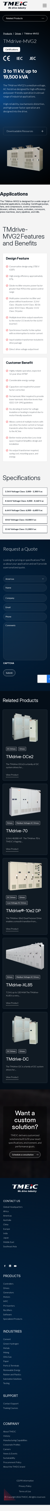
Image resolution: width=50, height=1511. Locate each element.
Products (7, 33)
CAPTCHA (8, 663)
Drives (18, 33)
